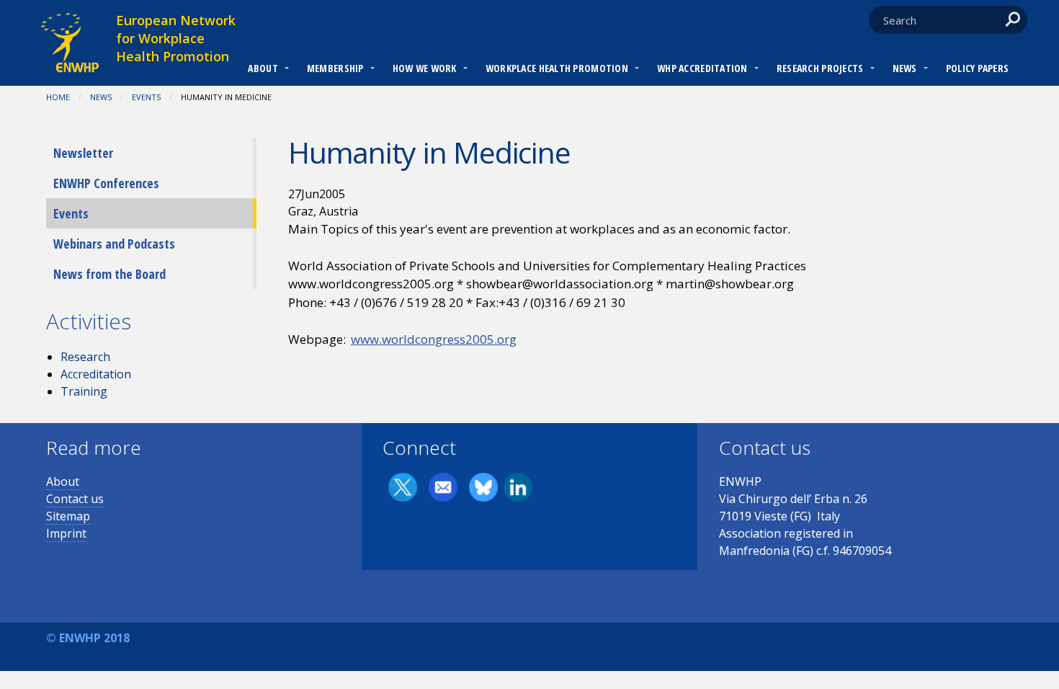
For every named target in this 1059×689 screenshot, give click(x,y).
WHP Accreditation (702, 68)
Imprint (66, 533)
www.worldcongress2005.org (434, 339)
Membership (335, 68)
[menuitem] (262, 70)
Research (85, 357)
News (905, 68)
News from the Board (109, 274)
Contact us (75, 499)
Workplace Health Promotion (557, 68)
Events (146, 97)
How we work (425, 68)
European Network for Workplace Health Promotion (176, 38)
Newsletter (83, 152)
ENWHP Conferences (106, 183)
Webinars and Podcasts (114, 243)
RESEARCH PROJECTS (820, 68)
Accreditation (96, 374)
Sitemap (68, 516)
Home (58, 97)
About (262, 68)
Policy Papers (977, 68)
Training (84, 391)
